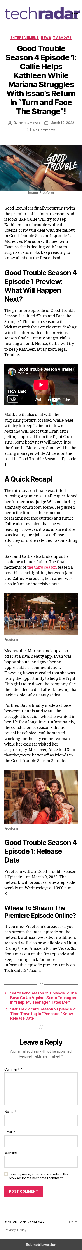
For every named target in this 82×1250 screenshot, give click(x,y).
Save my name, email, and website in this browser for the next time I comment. (38, 1176)
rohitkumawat (29, 123)
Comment (13, 1069)
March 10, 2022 (62, 123)
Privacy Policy (15, 1230)
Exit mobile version (41, 1244)
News (46, 37)
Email (9, 1132)
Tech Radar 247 (31, 1222)
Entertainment (24, 37)
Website (10, 1153)
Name (10, 1112)
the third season (42, 567)
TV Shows (62, 37)
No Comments (44, 130)
